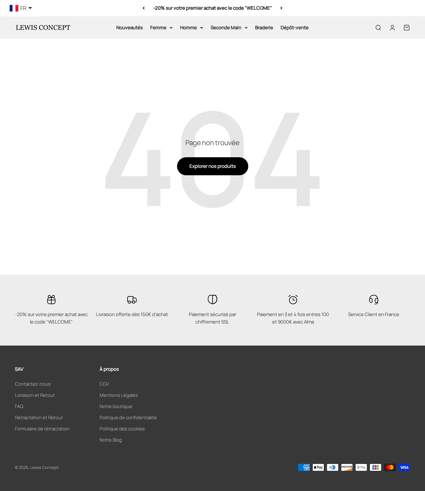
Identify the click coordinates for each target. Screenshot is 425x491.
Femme (158, 27)
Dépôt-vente (295, 27)
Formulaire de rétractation (42, 428)
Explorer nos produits (212, 166)
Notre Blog (111, 440)
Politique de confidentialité (128, 417)
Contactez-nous (33, 384)
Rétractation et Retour (39, 417)
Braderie (264, 27)
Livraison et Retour (35, 395)
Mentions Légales (119, 395)
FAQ (19, 406)
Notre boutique (116, 406)
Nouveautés (129, 27)
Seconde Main (226, 27)
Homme (188, 27)
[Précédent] (143, 8)
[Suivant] (281, 8)
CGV (104, 384)
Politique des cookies (122, 428)
